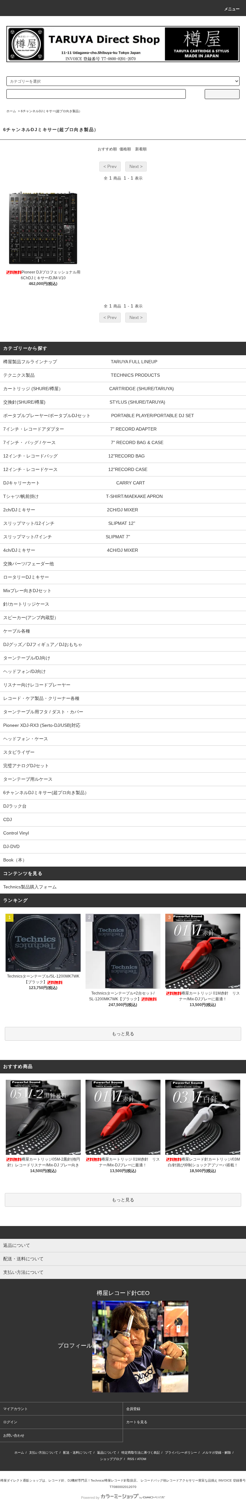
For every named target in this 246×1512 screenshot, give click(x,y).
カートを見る (136, 1422)
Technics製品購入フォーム (30, 886)
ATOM (141, 1459)
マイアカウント (15, 1409)
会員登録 (133, 1409)
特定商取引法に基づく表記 (140, 1452)
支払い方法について (43, 1452)
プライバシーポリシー (181, 1452)
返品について (106, 1452)
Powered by (90, 1497)
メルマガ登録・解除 (216, 1452)
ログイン (10, 1422)
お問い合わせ (13, 1435)
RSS (130, 1459)
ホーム (11, 111)
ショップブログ (111, 1459)
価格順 (125, 149)
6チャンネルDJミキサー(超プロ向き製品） (51, 111)
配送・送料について (77, 1452)
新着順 (141, 149)
